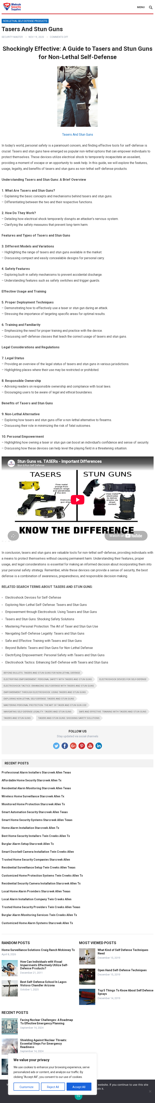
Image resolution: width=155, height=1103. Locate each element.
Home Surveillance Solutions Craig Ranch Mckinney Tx (38, 950)
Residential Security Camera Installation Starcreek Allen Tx (41, 883)
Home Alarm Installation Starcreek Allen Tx (30, 827)
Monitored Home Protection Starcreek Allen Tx (33, 804)
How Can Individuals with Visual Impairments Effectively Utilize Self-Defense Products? (44, 965)
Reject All (53, 1087)
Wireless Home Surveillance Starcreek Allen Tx (33, 796)
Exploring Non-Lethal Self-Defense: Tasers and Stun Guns (39, 698)
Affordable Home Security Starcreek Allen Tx (31, 780)
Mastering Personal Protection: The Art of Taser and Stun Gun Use (45, 705)
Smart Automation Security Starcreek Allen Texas (35, 812)
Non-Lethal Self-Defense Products (25, 21)
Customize (27, 1087)
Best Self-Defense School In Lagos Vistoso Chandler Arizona (43, 983)
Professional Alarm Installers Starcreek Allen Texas (36, 772)
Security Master (12, 37)
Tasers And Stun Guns (77, 134)
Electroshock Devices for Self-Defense (122, 679)
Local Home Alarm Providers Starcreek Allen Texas (36, 891)
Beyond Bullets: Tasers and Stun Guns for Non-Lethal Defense (42, 673)
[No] (150, 1091)
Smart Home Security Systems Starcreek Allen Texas (37, 820)
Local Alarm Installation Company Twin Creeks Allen (36, 899)
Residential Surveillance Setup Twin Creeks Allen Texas (38, 867)
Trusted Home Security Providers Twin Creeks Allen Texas (41, 907)
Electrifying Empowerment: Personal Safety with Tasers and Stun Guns (48, 679)
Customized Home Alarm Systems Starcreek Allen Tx (37, 923)
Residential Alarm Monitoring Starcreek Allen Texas (36, 788)
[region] (52, 1074)
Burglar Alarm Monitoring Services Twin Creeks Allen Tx (39, 915)
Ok (78, 1096)
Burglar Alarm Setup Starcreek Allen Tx (28, 843)
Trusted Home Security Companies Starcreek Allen (36, 859)
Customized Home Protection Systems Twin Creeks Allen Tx (42, 875)
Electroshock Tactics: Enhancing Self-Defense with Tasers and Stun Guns (49, 686)
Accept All (78, 1087)
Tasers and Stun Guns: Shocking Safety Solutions (68, 718)
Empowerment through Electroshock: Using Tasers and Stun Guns (45, 692)
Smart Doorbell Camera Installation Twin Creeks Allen (38, 851)
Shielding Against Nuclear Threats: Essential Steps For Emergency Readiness (43, 1044)
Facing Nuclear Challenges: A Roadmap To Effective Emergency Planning (46, 1021)
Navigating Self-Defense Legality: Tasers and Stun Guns (37, 711)
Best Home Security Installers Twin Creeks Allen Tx (36, 836)
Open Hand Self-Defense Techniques (122, 970)
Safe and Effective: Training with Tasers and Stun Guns (112, 711)
